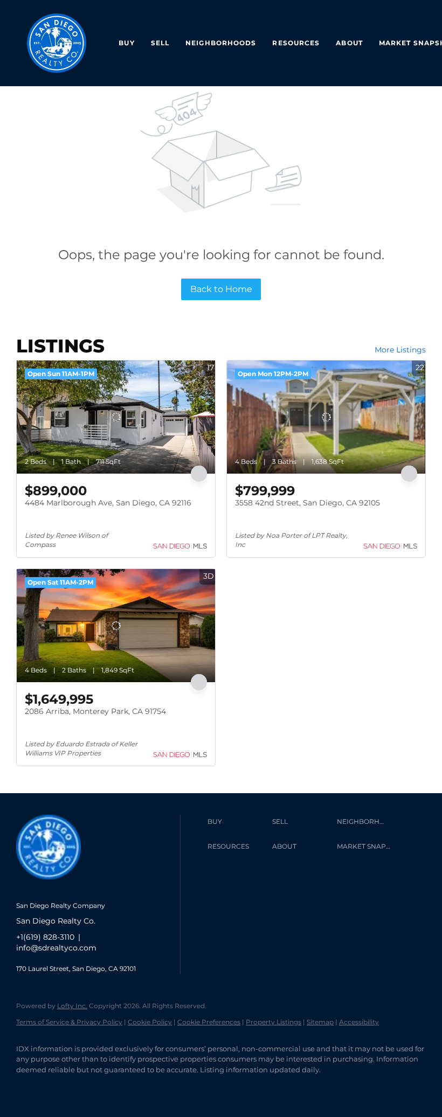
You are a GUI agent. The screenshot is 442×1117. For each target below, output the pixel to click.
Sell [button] (160, 43)
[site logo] (56, 888)
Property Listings (273, 1022)
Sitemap (320, 1022)
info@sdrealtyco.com (56, 948)
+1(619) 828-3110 (45, 937)
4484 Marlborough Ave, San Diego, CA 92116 (108, 503)
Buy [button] (126, 43)
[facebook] (29, 1088)
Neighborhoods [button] (220, 43)
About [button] (349, 43)
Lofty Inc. (72, 1006)
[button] (237, 822)
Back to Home (221, 289)
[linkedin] (60, 1088)
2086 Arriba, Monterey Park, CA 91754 (95, 711)
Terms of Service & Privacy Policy (69, 1022)
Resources (296, 43)
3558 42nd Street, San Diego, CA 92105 (307, 503)
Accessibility (359, 1022)
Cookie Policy (150, 1022)
